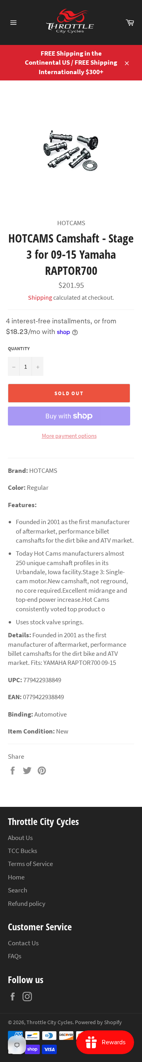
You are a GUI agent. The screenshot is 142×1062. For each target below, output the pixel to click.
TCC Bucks (22, 850)
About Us (20, 837)
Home (16, 877)
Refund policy (26, 903)
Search (17, 890)
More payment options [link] (69, 435)
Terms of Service (30, 863)
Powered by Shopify (98, 1022)
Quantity (19, 348)
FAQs (14, 956)
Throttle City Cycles (49, 1022)
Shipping (40, 297)
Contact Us (23, 943)
